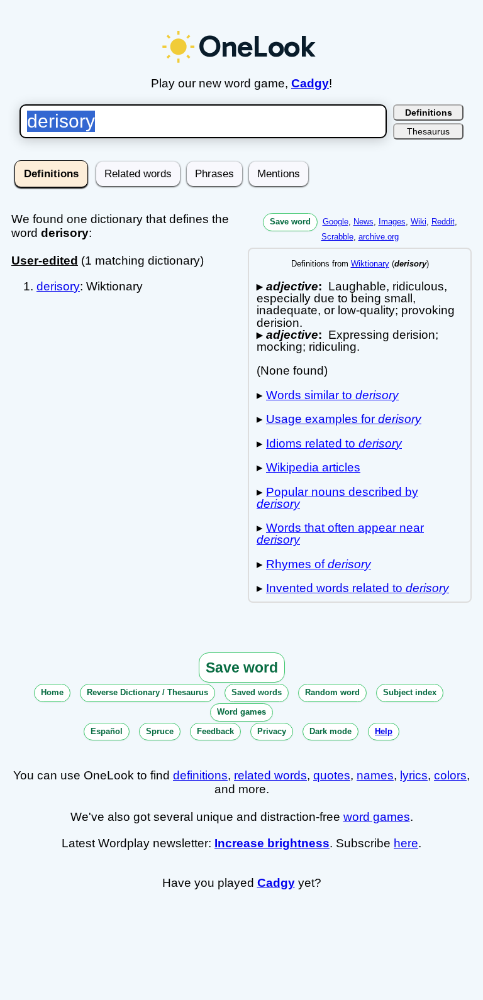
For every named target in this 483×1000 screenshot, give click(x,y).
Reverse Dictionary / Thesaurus (147, 692)
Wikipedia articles (313, 467)
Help (383, 731)
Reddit (443, 221)
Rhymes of (318, 564)
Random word (332, 692)
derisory (58, 286)
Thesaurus (428, 131)
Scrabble (337, 236)
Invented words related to (357, 588)
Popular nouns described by (337, 497)
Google (335, 221)
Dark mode (330, 731)
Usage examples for (343, 419)
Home (52, 692)
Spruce (160, 731)
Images (392, 221)
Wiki (418, 221)
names (375, 775)
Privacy (271, 731)
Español (107, 731)
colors (450, 775)
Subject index (409, 692)
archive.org (378, 236)
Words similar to (332, 395)
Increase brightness (272, 843)
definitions (200, 775)
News (363, 221)
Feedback (215, 731)
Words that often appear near (340, 533)
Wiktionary (370, 263)
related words (270, 775)
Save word (290, 221)
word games (376, 816)
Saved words (256, 692)
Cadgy (310, 83)
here (406, 843)
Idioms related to (334, 443)
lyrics (414, 775)
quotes (331, 775)
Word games (241, 712)
